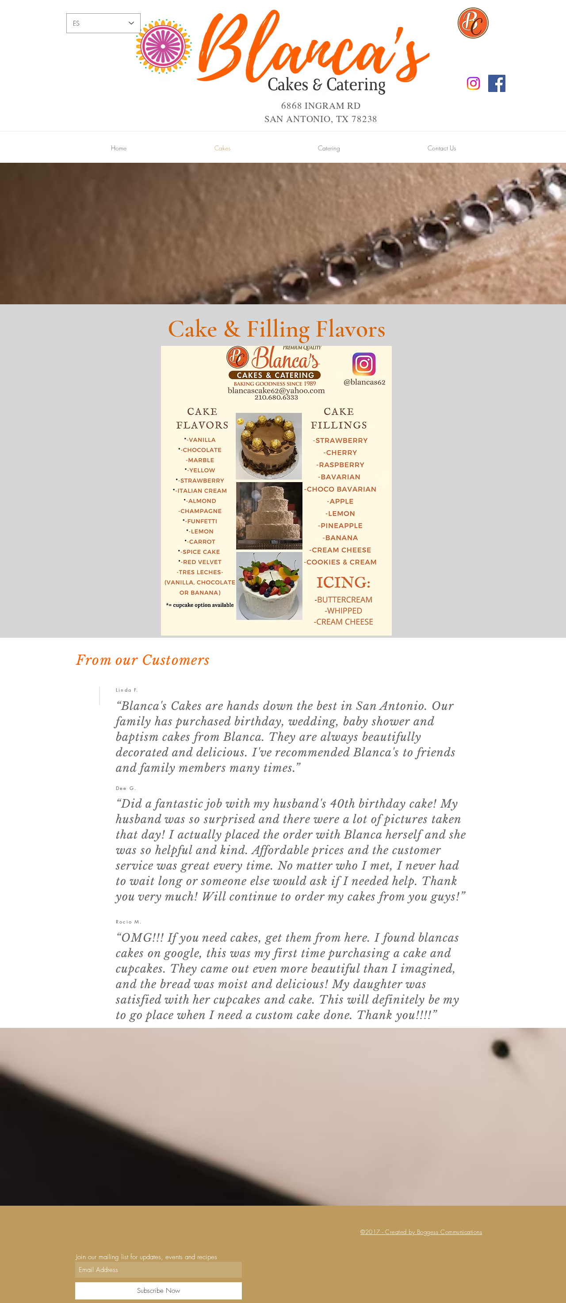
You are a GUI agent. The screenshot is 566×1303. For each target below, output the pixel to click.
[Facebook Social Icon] (496, 83)
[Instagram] (473, 83)
